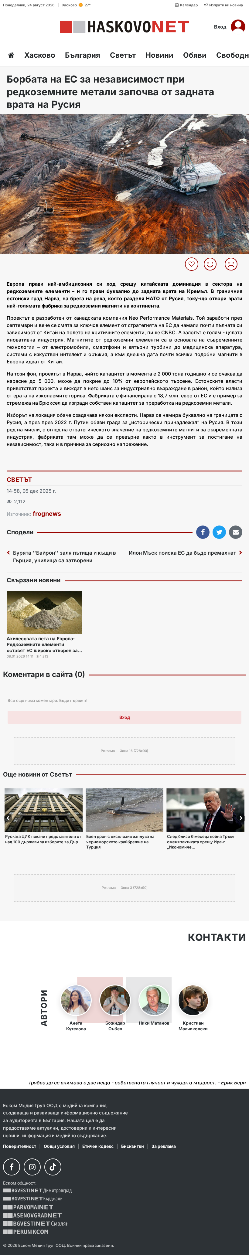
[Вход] (238, 27)
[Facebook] (11, 1166)
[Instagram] (32, 1166)
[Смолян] (35, 1223)
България (82, 55)
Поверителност (19, 1146)
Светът (123, 55)
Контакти (217, 937)
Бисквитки (132, 1146)
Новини (159, 55)
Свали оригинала (21, 120)
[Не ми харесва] (233, 264)
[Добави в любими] (192, 264)
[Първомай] (28, 1207)
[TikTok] (52, 1166)
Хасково (39, 55)
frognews (47, 513)
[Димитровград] (37, 1191)
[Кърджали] (32, 1199)
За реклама (164, 1146)
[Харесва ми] (212, 264)
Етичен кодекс (98, 1146)
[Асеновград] (32, 1215)
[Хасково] (124, 27)
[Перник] (25, 1231)
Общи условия (59, 1146)
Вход (220, 26)
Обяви (194, 55)
